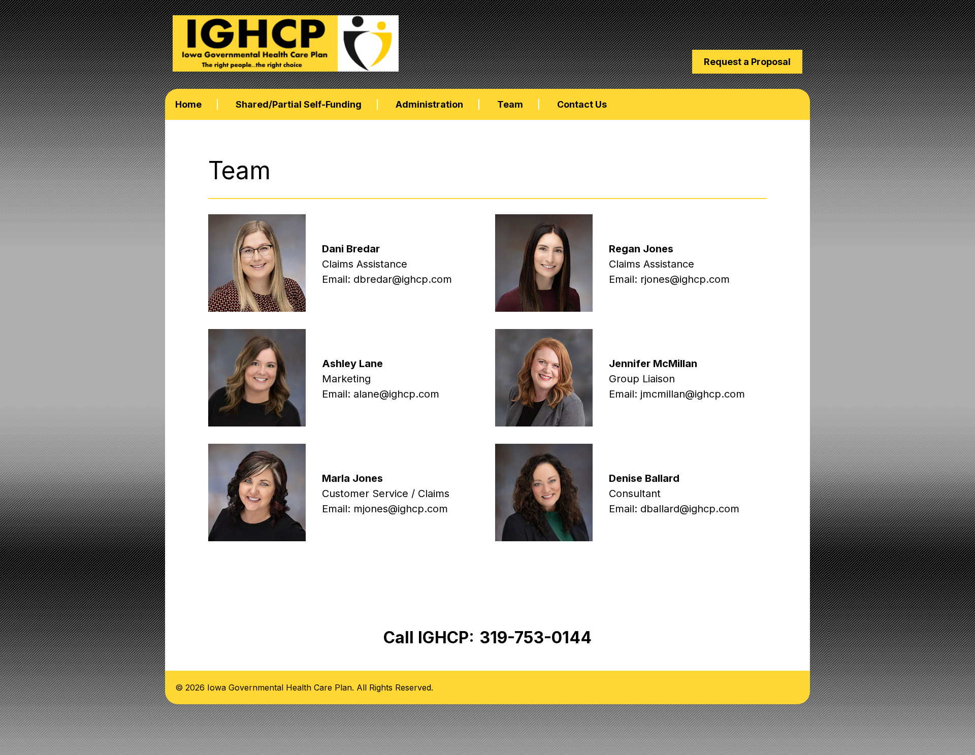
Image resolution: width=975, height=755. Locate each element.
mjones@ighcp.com (400, 509)
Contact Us (582, 104)
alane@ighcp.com (396, 394)
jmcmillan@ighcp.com (692, 394)
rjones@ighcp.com (685, 279)
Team (510, 104)
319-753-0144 (535, 637)
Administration (429, 104)
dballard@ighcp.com (689, 509)
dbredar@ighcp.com (402, 279)
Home (188, 104)
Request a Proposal (747, 61)
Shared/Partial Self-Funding (299, 104)
